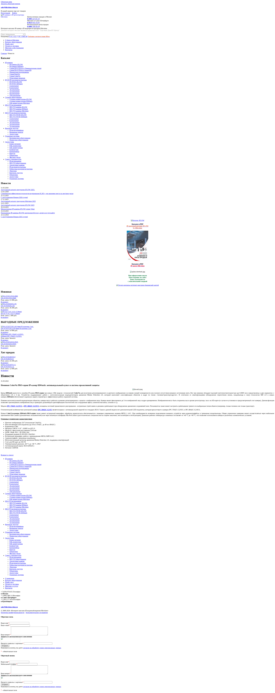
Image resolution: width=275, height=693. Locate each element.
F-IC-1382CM (22, 36)
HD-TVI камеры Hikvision (18, 111)
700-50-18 (33, 26)
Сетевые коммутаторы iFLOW (20, 99)
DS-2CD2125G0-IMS (8, 298)
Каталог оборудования (13, 42)
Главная (4, 53)
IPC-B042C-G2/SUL (31, 406)
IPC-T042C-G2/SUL (14, 406)
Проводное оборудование (18, 140)
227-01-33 (33, 19)
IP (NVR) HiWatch (16, 84)
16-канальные (14, 90)
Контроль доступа (11, 128)
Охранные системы (12, 136)
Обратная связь (6, 2)
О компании (9, 578)
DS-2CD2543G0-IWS (8, 344)
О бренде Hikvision (12, 40)
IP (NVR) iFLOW (15, 82)
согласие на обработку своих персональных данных (42, 648)
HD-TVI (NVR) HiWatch (18, 117)
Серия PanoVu (14, 74)
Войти (14, 13)
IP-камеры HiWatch (16, 66)
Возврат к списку (7, 455)
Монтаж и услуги (11, 586)
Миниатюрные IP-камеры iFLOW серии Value (18, 209)
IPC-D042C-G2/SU (45, 410)
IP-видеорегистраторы (17, 167)
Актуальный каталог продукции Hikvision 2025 (18, 201)
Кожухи (12, 153)
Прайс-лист (9, 44)
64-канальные (14, 93)
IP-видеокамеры (15, 161)
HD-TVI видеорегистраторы (15, 113)
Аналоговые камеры (16, 165)
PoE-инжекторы (15, 146)
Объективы (13, 155)
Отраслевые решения (17, 78)
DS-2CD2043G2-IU (8, 306)
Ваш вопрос (6, 635)
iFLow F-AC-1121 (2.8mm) (10, 313)
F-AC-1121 (13, 36)
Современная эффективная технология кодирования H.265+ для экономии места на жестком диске (37, 193)
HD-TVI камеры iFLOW (18, 107)
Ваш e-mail (5, 625)
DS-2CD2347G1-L (7, 367)
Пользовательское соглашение (37, 612)
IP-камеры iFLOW (16, 64)
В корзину (4, 302)
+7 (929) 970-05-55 (7, 592)
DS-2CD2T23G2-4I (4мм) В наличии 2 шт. (16, 328)
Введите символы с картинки (12, 643)
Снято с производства (13, 159)
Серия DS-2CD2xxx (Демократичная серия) (25, 68)
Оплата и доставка (12, 46)
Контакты (8, 50)
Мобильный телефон (9, 664)
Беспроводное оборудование (19, 138)
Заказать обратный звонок (10, 4)
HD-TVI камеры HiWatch (18, 109)
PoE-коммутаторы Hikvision (19, 103)
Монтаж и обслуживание (14, 48)
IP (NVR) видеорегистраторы (16, 80)
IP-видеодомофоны (16, 130)
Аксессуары (13, 134)
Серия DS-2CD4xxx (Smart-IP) (20, 70)
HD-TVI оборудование (17, 163)
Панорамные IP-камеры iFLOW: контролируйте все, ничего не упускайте (28, 213)
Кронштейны (14, 151)
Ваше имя (5, 623)
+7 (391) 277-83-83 (7, 599)
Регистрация (5, 13)
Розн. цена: (5, 300)
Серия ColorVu (14, 76)
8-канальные (14, 88)
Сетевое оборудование (13, 97)
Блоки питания (15, 144)
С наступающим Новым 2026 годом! (14, 197)
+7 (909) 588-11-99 (7, 596)
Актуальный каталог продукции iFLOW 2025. (18, 190)
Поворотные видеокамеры (19, 72)
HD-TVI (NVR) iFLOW (18, 115)
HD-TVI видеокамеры (13, 105)
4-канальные (14, 86)
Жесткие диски (15, 157)
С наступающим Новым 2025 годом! (14, 217)
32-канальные (14, 92)
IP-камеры (9, 62)
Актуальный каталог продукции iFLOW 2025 (17, 205)
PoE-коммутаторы (16, 148)
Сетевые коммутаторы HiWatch (20, 101)
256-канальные (14, 95)
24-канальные (14, 124)
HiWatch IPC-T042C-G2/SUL (11, 336)
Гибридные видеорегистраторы (21, 169)
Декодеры (13, 171)
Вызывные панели (16, 132)
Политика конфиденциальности (12, 612)
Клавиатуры (13, 150)
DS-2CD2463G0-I (7, 359)
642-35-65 (33, 23)
